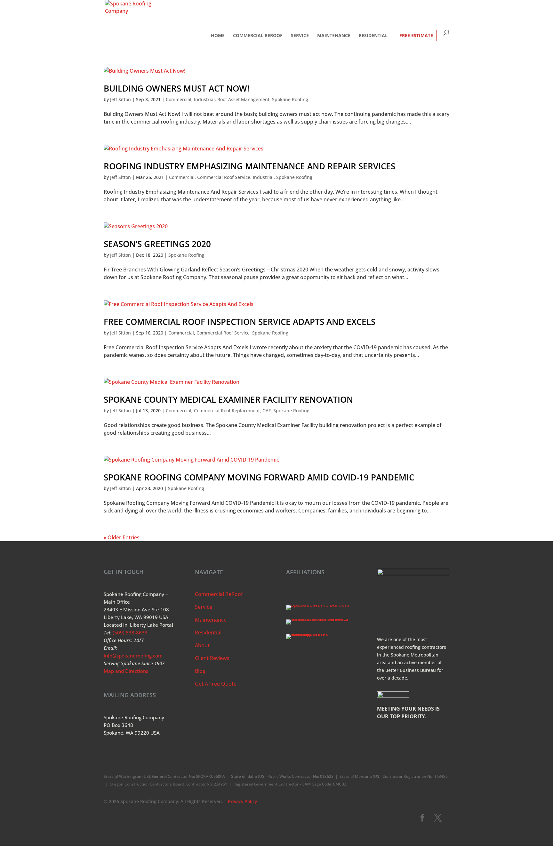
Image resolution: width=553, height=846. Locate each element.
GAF (266, 410)
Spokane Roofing (290, 99)
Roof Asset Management (243, 99)
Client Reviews (212, 658)
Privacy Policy (242, 801)
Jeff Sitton (120, 99)
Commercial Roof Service (223, 177)
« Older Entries (122, 537)
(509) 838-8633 (130, 632)
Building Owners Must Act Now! (176, 88)
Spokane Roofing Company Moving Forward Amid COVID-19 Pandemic (259, 477)
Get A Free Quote (215, 683)
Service (300, 35)
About (202, 645)
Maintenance (333, 35)
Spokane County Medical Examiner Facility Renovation (228, 399)
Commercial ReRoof (258, 35)
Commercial (178, 99)
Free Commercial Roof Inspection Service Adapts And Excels (239, 321)
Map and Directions (126, 671)
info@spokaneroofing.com (133, 655)
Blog (200, 670)
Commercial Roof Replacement (227, 410)
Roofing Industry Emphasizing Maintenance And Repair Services (249, 166)
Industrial (204, 99)
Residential (373, 35)
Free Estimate (416, 35)
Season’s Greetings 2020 (157, 244)
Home (218, 35)
